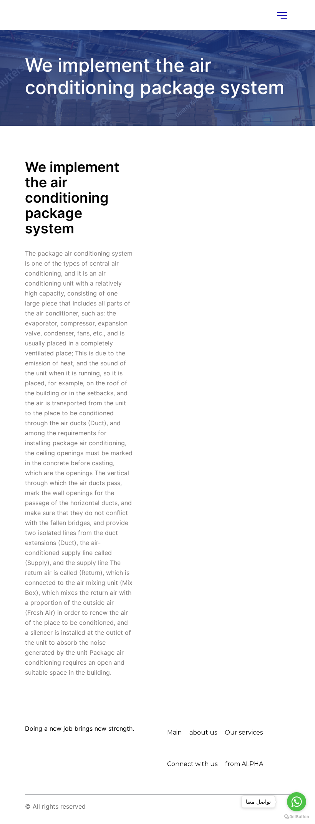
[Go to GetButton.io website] (296, 816)
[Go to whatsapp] (296, 801)
